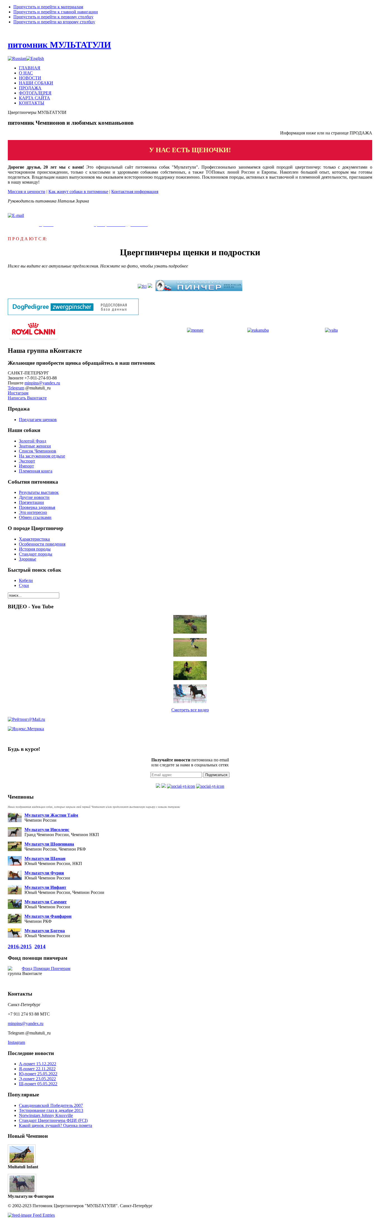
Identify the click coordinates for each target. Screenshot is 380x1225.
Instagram (16, 1042)
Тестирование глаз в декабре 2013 (51, 1110)
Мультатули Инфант (45, 887)
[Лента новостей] (210, 786)
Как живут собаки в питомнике (78, 191)
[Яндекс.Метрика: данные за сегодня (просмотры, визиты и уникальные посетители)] (26, 728)
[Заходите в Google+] (163, 786)
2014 (40, 946)
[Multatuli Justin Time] (190, 693)
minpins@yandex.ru (42, 383)
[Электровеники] (190, 624)
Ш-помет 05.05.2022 (38, 1083)
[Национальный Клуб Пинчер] (199, 289)
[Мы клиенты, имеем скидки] (331, 330)
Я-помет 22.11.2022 (37, 1068)
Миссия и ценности (26, 191)
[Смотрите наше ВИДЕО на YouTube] (181, 786)
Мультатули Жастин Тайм (51, 815)
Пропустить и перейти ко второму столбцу (54, 21)
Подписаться (216, 775)
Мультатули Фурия (44, 873)
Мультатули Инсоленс (46, 829)
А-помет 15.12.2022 (37, 1063)
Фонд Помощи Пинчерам (46, 968)
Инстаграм (18, 393)
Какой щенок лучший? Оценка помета (55, 1125)
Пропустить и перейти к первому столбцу (53, 16)
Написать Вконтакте (27, 398)
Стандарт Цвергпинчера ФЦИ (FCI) (53, 1120)
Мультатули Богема (44, 930)
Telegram (16, 388)
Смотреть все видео (190, 710)
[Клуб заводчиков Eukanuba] (258, 330)
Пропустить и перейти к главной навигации (55, 11)
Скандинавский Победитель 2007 (51, 1105)
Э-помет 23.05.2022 (37, 1078)
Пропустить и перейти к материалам (48, 6)
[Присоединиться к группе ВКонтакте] (158, 786)
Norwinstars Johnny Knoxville (46, 1115)
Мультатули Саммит (45, 901)
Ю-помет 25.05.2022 (38, 1073)
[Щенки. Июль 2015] (190, 670)
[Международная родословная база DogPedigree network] (73, 313)
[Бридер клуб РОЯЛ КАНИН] (34, 339)
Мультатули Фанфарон (47, 916)
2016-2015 (20, 946)
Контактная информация (134, 191)
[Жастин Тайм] (190, 647)
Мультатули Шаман (44, 858)
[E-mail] (16, 215)
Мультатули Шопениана (49, 844)
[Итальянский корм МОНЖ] (195, 330)
